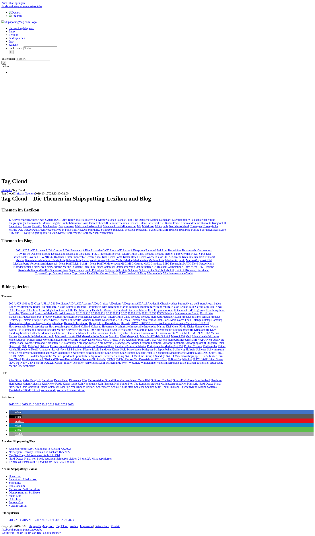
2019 (51, 404)
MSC (123, 263)
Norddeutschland (179, 226)
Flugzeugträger (17, 223)
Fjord (116, 380)
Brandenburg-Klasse (167, 306)
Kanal (97, 257)
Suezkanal (203, 270)
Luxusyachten (122, 333)
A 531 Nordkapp (58, 303)
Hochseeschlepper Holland (64, 326)
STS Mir (14, 232)
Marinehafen (140, 260)
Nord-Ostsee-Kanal (203, 263)
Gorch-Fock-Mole (165, 319)
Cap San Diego (213, 306)
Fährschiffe (74, 319)
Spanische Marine (189, 229)
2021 (19, 250)
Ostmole (44, 346)
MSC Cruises (135, 263)
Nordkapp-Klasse (87, 342)
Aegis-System (45, 219)
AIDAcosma (37, 250)
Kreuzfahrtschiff (163, 329)
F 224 (116, 313)
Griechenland (202, 380)
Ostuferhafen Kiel (146, 266)
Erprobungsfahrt (215, 310)
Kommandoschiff (190, 223)
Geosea (125, 319)
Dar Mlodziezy (82, 310)
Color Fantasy (17, 310)
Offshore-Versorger (162, 342)
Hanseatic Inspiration (76, 323)
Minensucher (128, 226)
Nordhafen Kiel (54, 342)
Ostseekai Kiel (56, 386)
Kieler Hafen (130, 257)
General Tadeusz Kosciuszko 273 (101, 319)
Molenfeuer (56, 339)
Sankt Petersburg (94, 270)
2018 (44, 404)
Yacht (96, 232)
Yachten (191, 362)
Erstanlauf (72, 253)
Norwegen (196, 226)
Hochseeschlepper (37, 326)
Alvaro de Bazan (195, 303)
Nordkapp (70, 342)
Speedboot (68, 356)
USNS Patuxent (45, 362)
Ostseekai (109, 266)
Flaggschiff (15, 316)
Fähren (63, 319)
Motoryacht (161, 226)
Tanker (213, 356)
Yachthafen (106, 232)
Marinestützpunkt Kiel (199, 260)
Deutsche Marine (148, 219)
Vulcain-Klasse (57, 232)
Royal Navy (59, 349)
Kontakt (115, 526)
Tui (118, 359)
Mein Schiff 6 (98, 263)
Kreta (185, 257)
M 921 (196, 333)
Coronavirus (204, 250)
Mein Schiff (66, 263)
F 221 (95, 253)
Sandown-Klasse (109, 349)
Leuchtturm (15, 226)
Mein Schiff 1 (162, 336)
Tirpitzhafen (79, 273)
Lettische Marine (40, 333)
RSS (200, 266)
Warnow (87, 232)
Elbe (150, 310)
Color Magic (46, 310)
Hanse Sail (152, 223)
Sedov (12, 352)
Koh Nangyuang (87, 383)
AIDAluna (110, 250)
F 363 (160, 313)
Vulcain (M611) (18, 505)
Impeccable (79, 257)
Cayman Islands (115, 219)
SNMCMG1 (216, 352)
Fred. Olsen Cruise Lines (129, 253)
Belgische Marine (118, 306)
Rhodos (80, 386)
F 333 (152, 313)
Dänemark (165, 219)
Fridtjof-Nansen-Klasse (74, 223)
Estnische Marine (45, 313)
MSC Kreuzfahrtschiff (132, 339)
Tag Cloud (62, 526)
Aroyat (209, 303)
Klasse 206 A (163, 257)
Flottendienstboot (32, 316)
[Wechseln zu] (15, 12)
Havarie (31, 257)
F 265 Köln (134, 313)
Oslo (20, 229)
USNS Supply (63, 362)
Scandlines (94, 229)
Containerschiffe (63, 310)
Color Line (131, 219)
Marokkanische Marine (94, 336)
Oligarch (77, 266)
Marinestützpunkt (175, 260)
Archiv (74, 526)
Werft (125, 362)
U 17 (122, 273)
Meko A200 (178, 336)
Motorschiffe (70, 339)
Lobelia (91, 333)
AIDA (26, 250)
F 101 (79, 313)
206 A (12, 303)
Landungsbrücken (19, 333)
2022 (64, 404)
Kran (115, 329)
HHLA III (203, 323)
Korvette (206, 223)
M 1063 (205, 333)
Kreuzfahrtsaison (35, 260)
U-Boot (113, 273)
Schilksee (106, 229)
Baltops (81, 306)
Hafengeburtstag (201, 319)
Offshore (145, 342)
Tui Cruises (102, 273)
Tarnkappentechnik (33, 359)
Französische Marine (39, 223)
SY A (205, 356)
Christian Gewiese (24, 193)
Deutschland (58, 253)
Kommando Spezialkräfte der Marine (43, 329)
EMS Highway (196, 310)
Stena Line (219, 229)
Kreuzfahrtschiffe (55, 260)
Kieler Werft (70, 383)
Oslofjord (33, 346)
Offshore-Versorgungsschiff (190, 342)
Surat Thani (162, 386)
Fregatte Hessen (164, 253)
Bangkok (35, 380)
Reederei (50, 229)
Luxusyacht (89, 260)
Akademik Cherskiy (159, 303)
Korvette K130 (85, 329)
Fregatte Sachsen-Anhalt (196, 316)
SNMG (13, 356)
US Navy (25, 232)
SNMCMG (201, 352)
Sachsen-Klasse (59, 270)
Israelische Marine (154, 326)
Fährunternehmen (119, 223)
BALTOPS (60, 219)
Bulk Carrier (196, 306)
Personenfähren (105, 346)
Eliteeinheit (180, 310)
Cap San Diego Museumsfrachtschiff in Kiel (34, 455)
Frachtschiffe (107, 253)
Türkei (36, 390)
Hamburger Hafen (19, 323)
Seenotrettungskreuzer (44, 352)
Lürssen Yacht (149, 333)
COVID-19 (23, 253)
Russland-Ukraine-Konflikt (34, 270)
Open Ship (88, 266)
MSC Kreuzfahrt (172, 263)
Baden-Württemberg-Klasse (49, 306)
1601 (24, 303)
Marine (128, 260)
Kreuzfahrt (195, 257)
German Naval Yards (143, 319)
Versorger (77, 362)
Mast (123, 336)
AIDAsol (141, 303)
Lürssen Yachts (115, 260)
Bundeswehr (189, 250)
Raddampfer (210, 346)
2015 (25, 404)
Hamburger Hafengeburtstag (46, 323)
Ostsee (28, 229)
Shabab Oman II (145, 352)
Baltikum (162, 250)
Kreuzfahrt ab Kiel (142, 329)
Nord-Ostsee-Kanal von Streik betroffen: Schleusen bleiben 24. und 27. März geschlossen (60, 458)
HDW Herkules (164, 323)
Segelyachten (127, 352)
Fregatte (56, 223)
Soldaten (35, 356)
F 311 (145, 313)
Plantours (120, 346)
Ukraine (130, 273)
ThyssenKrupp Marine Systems (53, 273)
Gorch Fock (20, 257)
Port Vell (178, 346)
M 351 (188, 333)
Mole (46, 339)
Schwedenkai (147, 270)
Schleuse (133, 270)
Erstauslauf (85, 253)
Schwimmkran (215, 349)
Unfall (203, 359)
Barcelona (74, 219)
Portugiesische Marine (160, 346)
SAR (123, 349)
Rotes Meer (190, 266)
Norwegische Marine (59, 266)
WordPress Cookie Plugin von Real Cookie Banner (31, 532)
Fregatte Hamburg (151, 316)
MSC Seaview (153, 339)
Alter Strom (178, 303)
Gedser (134, 223)
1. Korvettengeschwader (23, 219)
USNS (31, 362)
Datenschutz (102, 526)
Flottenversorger (52, 316)
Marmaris (192, 383)
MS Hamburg (171, 339)
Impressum (86, 526)
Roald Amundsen (41, 349)
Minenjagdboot (17, 339)
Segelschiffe (78, 352)
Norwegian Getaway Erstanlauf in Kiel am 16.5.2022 (39, 452)
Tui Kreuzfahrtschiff (146, 359)
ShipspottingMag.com (41, 526)
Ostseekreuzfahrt (125, 266)
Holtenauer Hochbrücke (116, 326)
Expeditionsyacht (65, 313)
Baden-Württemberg (20, 306)
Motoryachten (87, 339)
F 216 (86, 313)
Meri (188, 336)
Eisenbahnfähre (181, 219)
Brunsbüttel (174, 250)
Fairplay (169, 313)
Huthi (68, 257)
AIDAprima (138, 250)
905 (18, 303)
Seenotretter (23, 352)
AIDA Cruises (53, 250)
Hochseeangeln (17, 326)
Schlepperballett (163, 349)
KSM (213, 329)
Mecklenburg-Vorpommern (58, 226)
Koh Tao (133, 383)
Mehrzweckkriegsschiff (88, 226)
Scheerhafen (134, 349)
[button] (15, 412)
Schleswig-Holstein (123, 229)
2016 (31, 404)
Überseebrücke (26, 365)
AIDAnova (123, 250)
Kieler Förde (172, 223)
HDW (134, 323)
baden (217, 303)
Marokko (37, 226)
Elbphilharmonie (163, 310)
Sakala (95, 349)
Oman (221, 342)
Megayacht (51, 263)
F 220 (94, 313)
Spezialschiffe (83, 356)
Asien (26, 380)
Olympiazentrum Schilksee (24, 492)
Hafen (142, 223)
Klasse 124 (15, 329)
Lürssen (101, 260)
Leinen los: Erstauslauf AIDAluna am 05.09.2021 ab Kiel (42, 461)
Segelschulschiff (158, 229)
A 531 (44, 303)
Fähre (92, 223)
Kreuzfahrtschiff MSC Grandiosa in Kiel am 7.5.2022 (40, 448)
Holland (85, 326)
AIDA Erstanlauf (72, 250)
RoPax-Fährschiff (66, 229)
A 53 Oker (34, 303)
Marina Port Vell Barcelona (24, 489)
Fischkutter (206, 313)
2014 (18, 404)
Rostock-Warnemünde (170, 266)
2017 (38, 404)
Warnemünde (74, 232)
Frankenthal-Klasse (89, 316)
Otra (93, 346)
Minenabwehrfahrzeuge (205, 336)
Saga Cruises (76, 270)
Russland (209, 266)
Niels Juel (212, 339)
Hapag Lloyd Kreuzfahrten (104, 323)
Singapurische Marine (182, 352)
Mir (139, 226)
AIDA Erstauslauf (93, 250)
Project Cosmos (193, 346)
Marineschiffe (156, 260)
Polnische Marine (136, 346)
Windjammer (148, 362)
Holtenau (59, 257)
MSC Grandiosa (153, 263)
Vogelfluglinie (39, 232)
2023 (71, 404)
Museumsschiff (188, 339)
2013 (12, 404)
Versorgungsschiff (94, 362)
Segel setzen (112, 352)
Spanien (173, 229)
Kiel (162, 223)
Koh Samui (120, 383)
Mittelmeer (148, 226)
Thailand (49, 359)
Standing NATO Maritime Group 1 (134, 356)
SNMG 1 (23, 356)
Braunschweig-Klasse (93, 219)
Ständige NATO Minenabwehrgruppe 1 (178, 356)
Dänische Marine (137, 310)
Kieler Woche (147, 257)
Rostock (82, 229)
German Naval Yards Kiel (196, 253)
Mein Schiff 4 (81, 263)
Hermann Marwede (185, 323)
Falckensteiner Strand (202, 219)
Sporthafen (206, 229)
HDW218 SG (45, 257)
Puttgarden (38, 229)
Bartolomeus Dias (97, 306)
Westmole (134, 362)
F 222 (109, 313)
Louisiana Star (105, 333)
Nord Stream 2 (106, 342)
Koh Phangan (106, 383)
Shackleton (162, 352)
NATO (187, 263)
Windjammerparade (174, 273)
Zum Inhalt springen (13, 3)
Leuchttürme (57, 333)
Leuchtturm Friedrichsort (23, 479)
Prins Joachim (17, 485)
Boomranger (147, 306)
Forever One (16, 502)
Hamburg (216, 319)
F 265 (124, 313)
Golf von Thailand (161, 380)
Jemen (90, 257)
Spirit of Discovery (186, 270)
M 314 (179, 333)
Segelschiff (142, 229)
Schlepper (147, 349)
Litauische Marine (76, 333)
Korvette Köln (102, 329)
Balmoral (150, 250)
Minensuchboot (112, 226)
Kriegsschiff (219, 223)
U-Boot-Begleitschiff (180, 359)
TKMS (91, 273)
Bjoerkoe (134, 306)
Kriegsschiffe (73, 260)
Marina (27, 226)
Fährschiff (102, 223)
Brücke (184, 306)
